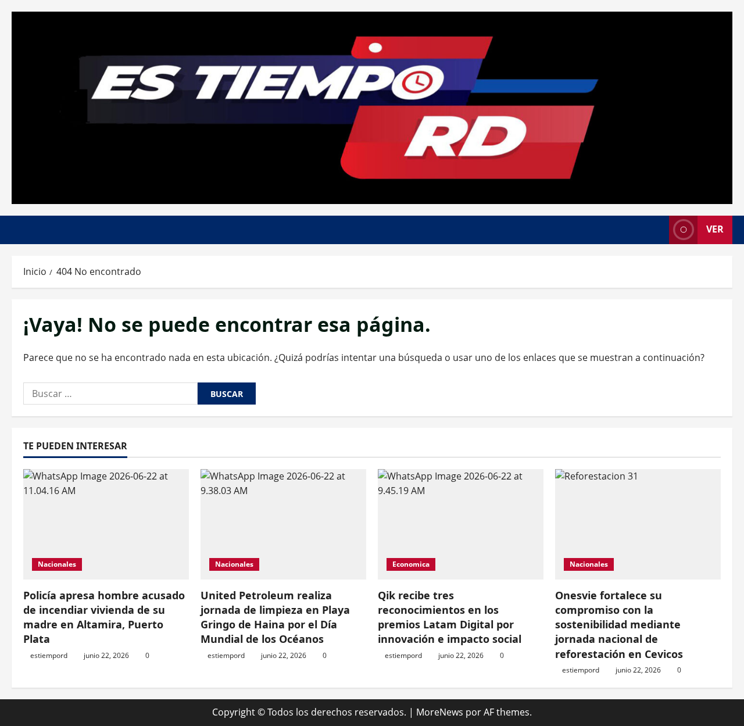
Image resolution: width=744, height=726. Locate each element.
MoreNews (439, 712)
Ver (715, 229)
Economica (411, 564)
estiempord (48, 655)
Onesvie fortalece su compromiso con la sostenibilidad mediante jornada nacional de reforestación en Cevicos (619, 624)
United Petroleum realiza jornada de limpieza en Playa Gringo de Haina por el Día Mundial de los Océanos (275, 617)
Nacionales (57, 564)
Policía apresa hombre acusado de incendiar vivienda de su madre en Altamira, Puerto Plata (104, 617)
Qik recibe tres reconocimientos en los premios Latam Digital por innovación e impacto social (449, 617)
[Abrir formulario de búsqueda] (656, 230)
